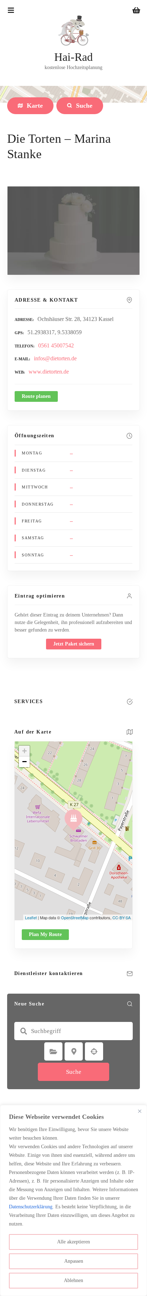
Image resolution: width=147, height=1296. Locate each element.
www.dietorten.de (49, 372)
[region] (73, 1200)
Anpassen (73, 1261)
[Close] (139, 1111)
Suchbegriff (23, 1031)
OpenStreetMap (74, 917)
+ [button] (24, 750)
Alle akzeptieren (73, 1241)
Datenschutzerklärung (30, 1206)
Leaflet (31, 917)
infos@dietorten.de (55, 358)
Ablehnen (73, 1280)
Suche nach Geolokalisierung (94, 1051)
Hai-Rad (73, 56)
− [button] (24, 761)
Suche (73, 1071)
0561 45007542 (56, 345)
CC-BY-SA (121, 917)
